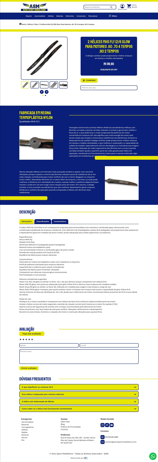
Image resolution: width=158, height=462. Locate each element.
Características (60, 221)
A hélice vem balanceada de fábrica (38, 402)
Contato (64, 429)
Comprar (90, 80)
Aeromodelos (40, 16)
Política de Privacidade (71, 427)
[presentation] (42, 92)
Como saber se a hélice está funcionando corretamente (47, 409)
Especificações (43, 221)
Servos (24, 437)
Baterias (59, 16)
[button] (43, 95)
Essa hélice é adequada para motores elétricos (43, 394)
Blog (63, 424)
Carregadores (27, 427)
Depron (29, 16)
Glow (36, 24)
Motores (25, 435)
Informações (26, 221)
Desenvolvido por (77, 458)
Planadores (92, 16)
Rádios (24, 432)
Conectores (81, 16)
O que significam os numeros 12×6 (37, 387)
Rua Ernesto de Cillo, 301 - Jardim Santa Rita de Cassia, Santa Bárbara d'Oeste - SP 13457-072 (78, 440)
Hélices (51, 16)
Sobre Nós (65, 422)
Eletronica (70, 16)
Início (24, 24)
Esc (23, 440)
